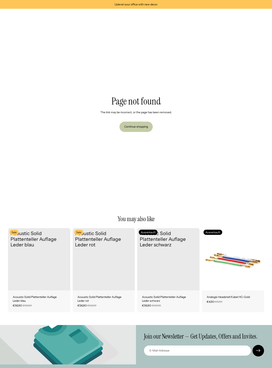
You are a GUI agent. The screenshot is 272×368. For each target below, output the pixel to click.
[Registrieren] (258, 350)
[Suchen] (244, 15)
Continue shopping (136, 126)
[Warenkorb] (261, 15)
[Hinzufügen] (64, 284)
